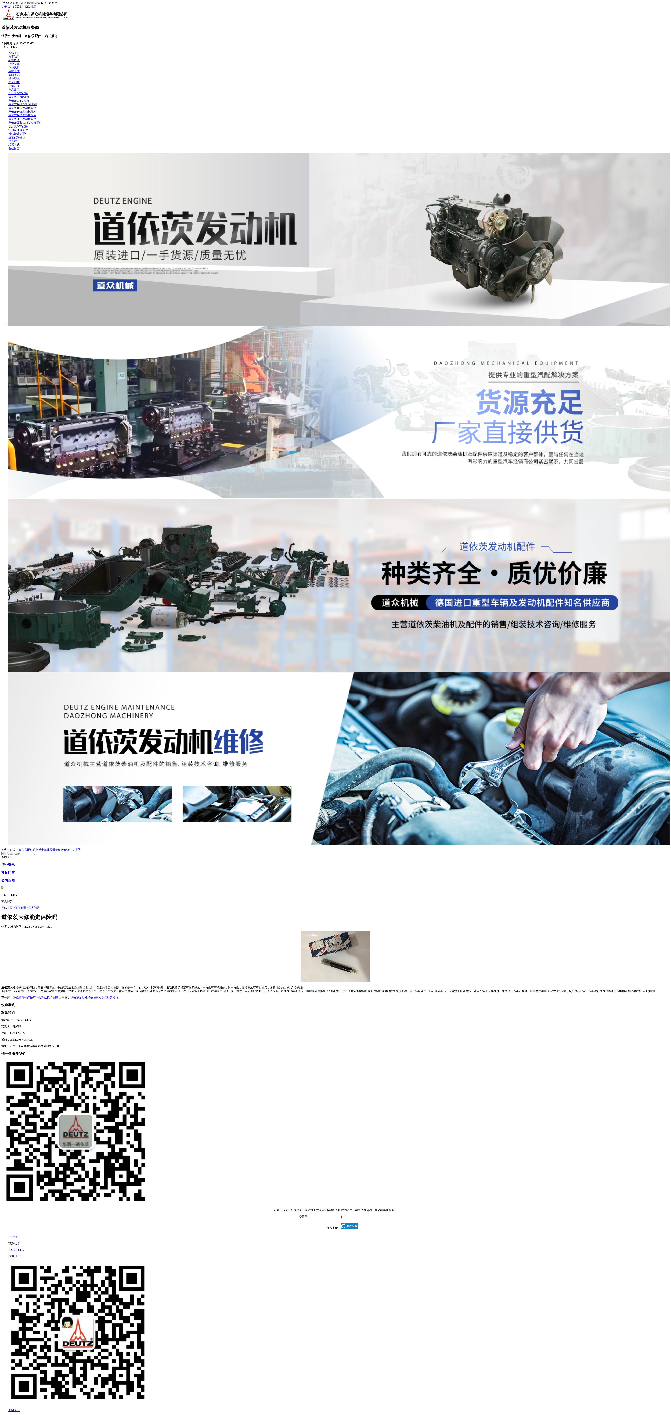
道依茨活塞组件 (62, 849)
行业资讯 (14, 78)
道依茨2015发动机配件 (22, 119)
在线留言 (14, 148)
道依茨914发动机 (18, 100)
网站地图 (30, 6)
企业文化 (14, 63)
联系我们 (18, 6)
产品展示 (14, 89)
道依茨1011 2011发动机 (22, 104)
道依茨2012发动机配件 (22, 115)
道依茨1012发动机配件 (22, 108)
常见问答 (14, 82)
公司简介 (14, 60)
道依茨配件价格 (28, 849)
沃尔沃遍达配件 (18, 133)
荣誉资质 (14, 71)
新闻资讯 (14, 74)
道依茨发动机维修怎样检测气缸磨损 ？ (95, 997)
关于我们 (7, 6)
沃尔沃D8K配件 (18, 130)
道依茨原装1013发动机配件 (25, 122)
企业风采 (14, 67)
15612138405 (16, 1249)
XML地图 (366, 1216)
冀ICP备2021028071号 (323, 1216)
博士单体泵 (45, 849)
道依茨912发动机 (18, 96)
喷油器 (76, 849)
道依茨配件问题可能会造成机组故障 (35, 997)
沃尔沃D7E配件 (18, 126)
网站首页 (14, 52)
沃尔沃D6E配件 (18, 93)
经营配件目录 (16, 137)
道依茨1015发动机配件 (22, 111)
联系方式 (14, 144)
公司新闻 (14, 85)
